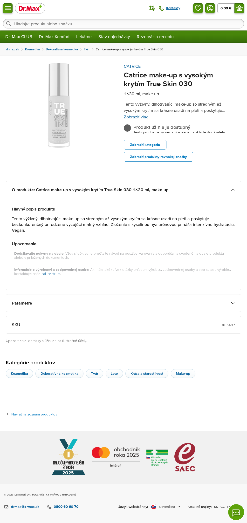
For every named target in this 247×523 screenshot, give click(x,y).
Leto (114, 373)
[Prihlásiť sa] (210, 8)
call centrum (50, 274)
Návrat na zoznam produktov (34, 414)
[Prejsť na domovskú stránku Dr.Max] (30, 8)
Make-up (183, 373)
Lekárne (84, 36)
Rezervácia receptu (155, 36)
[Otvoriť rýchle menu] (8, 8)
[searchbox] (123, 23)
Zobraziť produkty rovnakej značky (158, 157)
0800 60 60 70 (66, 506)
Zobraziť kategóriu (145, 145)
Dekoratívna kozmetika (59, 373)
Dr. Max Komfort (54, 36)
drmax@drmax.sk (25, 506)
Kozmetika (19, 373)
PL (229, 507)
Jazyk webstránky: (133, 506)
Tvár (94, 373)
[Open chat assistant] (236, 512)
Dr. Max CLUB (18, 36)
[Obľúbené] (198, 8)
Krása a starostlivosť (146, 373)
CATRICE (132, 66)
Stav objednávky (114, 36)
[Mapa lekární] (152, 8)
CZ (222, 507)
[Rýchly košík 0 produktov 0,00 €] (239, 8)
